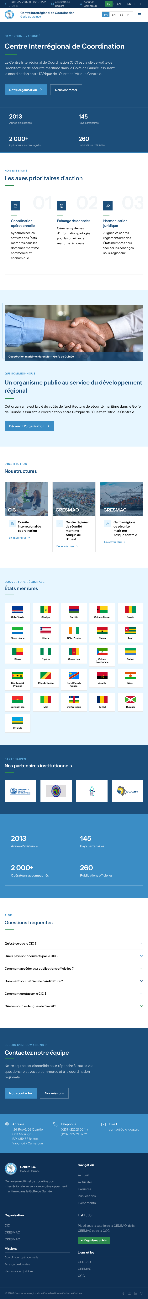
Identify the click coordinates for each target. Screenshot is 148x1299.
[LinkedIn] (135, 1293)
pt (139, 4)
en (119, 4)
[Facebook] (123, 1293)
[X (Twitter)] (141, 1293)
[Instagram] (129, 1293)
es (129, 4)
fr (108, 4)
